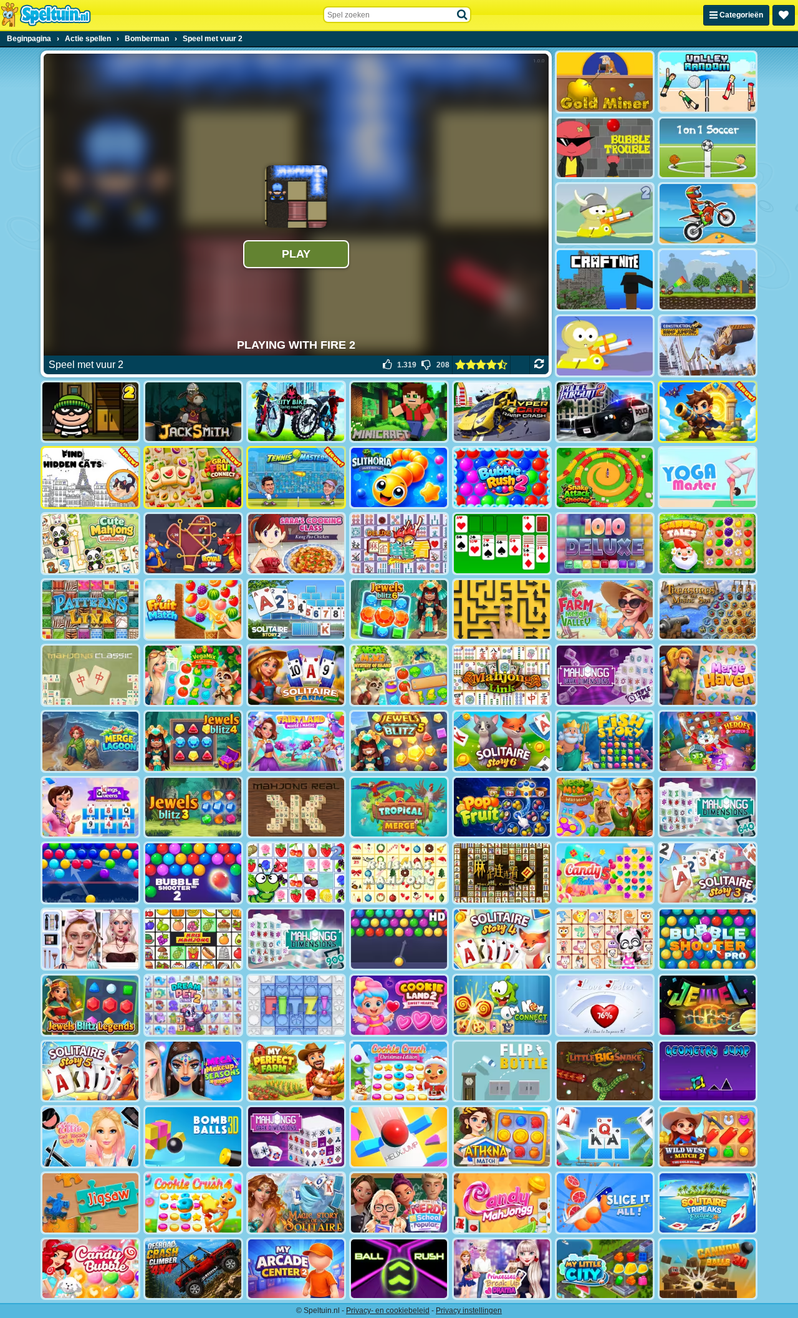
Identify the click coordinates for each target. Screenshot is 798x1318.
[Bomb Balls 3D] (193, 1136)
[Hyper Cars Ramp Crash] (502, 411)
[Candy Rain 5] (605, 872)
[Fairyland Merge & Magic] (296, 741)
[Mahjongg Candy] (502, 1202)
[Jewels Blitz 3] (193, 807)
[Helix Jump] (399, 1136)
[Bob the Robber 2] (90, 411)
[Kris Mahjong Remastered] (193, 939)
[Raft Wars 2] (605, 213)
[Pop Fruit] (502, 807)
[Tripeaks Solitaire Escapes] (707, 1202)
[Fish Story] (605, 741)
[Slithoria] (399, 477)
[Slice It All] (605, 1202)
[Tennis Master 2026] (296, 477)
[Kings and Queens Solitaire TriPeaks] (90, 807)
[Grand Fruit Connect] (193, 477)
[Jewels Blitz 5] (399, 741)
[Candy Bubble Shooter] (90, 1269)
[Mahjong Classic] (90, 675)
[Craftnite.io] (605, 279)
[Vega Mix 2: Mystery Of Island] (399, 675)
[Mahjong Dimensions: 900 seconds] (296, 939)
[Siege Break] (707, 411)
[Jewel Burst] (707, 1005)
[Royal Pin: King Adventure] (193, 543)
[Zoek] (462, 14)
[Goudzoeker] (605, 82)
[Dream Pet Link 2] (193, 1005)
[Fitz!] (296, 1005)
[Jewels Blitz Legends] (90, 1005)
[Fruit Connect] (296, 872)
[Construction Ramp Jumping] (707, 345)
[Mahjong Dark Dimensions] (296, 1136)
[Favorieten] (783, 15)
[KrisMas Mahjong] (399, 872)
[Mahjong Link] (502, 675)
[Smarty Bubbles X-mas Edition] (90, 872)
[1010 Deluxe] (605, 543)
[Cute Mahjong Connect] (90, 543)
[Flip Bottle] (502, 1071)
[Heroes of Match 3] (707, 741)
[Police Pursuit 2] (605, 411)
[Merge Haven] (707, 675)
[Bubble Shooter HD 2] (193, 872)
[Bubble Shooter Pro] (707, 939)
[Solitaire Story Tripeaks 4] (502, 939)
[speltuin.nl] (45, 15)
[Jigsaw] (90, 1202)
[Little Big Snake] (605, 1071)
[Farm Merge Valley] (605, 609)
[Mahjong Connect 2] (502, 872)
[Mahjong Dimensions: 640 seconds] (707, 807)
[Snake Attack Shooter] (605, 477)
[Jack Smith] (193, 411)
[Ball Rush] (399, 1269)
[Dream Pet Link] (605, 939)
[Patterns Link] (90, 609)
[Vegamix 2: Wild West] (605, 807)
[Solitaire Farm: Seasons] (296, 675)
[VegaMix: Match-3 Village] (193, 675)
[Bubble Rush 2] (502, 477)
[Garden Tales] (707, 543)
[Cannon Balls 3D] (707, 1269)
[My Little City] (605, 1269)
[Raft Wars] (605, 345)
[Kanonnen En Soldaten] (707, 279)
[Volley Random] (707, 82)
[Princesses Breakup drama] (502, 1269)
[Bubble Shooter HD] (399, 939)
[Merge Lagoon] (90, 741)
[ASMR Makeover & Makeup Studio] (90, 939)
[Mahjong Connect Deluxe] (399, 543)
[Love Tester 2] (605, 1005)
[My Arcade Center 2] (296, 1269)
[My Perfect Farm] (296, 1071)
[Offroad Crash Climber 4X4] (193, 1269)
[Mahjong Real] (296, 807)
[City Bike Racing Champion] (296, 411)
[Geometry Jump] (707, 1071)
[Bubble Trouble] (605, 148)
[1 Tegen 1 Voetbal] (707, 148)
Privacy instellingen (469, 1310)
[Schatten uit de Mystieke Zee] (707, 609)
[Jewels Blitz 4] (193, 741)
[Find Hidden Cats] (90, 477)
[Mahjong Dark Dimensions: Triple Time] (605, 675)
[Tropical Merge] (399, 807)
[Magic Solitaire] (296, 1202)
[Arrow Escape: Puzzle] (502, 609)
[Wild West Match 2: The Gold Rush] (707, 1136)
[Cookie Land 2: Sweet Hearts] (399, 1005)
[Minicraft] (399, 411)
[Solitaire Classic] (502, 543)
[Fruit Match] (193, 609)
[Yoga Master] (707, 477)
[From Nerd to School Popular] (399, 1202)
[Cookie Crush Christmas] (399, 1071)
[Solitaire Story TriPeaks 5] (90, 1071)
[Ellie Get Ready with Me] (90, 1136)
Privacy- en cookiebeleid (388, 1310)
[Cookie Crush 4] (193, 1202)
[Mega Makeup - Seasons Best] (193, 1071)
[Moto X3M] (707, 213)
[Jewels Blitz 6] (399, 609)
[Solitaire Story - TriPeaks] (605, 1136)
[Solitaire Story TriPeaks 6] (502, 741)
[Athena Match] (502, 1136)
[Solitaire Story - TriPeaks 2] (296, 609)
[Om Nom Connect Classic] (502, 1005)
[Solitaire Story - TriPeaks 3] (707, 872)
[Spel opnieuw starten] (539, 365)
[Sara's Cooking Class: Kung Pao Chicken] (296, 543)
